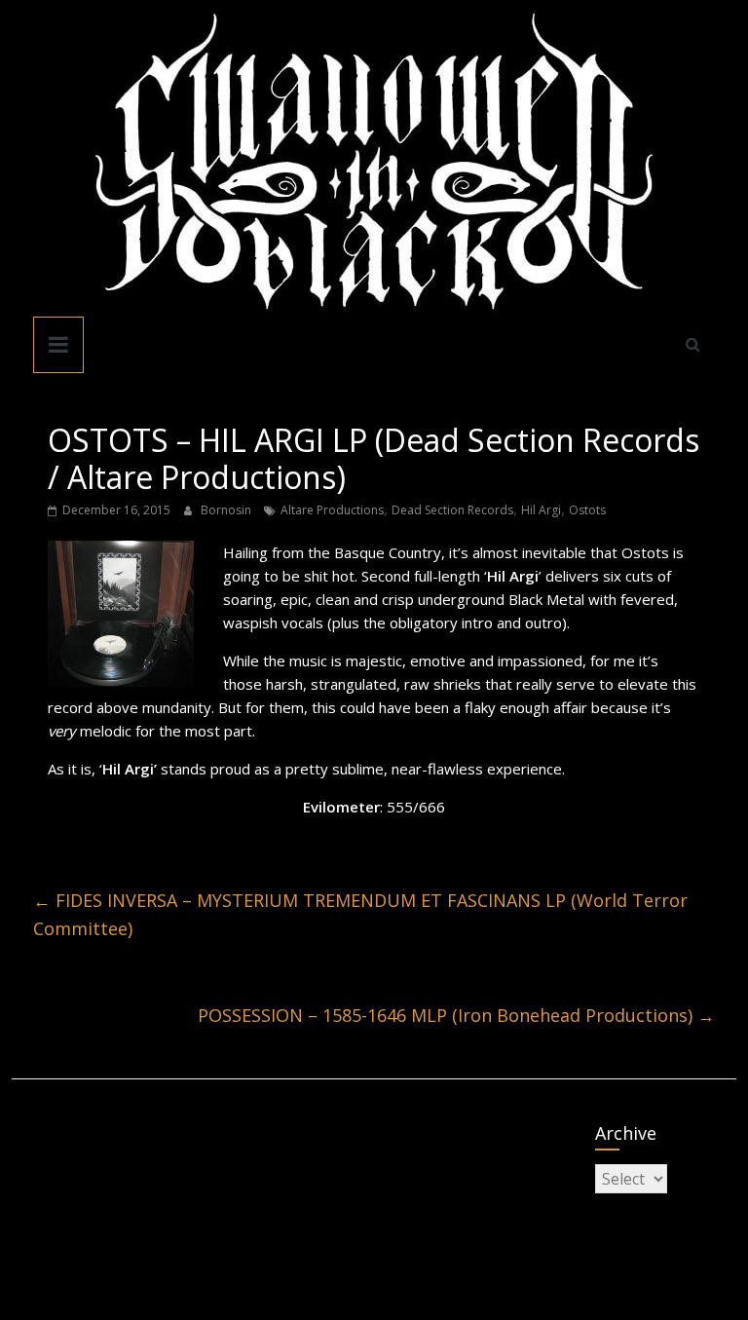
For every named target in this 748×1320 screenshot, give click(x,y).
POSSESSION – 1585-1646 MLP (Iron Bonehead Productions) (456, 1015)
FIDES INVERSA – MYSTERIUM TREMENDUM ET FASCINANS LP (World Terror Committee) (360, 914)
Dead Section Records (452, 510)
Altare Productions (332, 510)
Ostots (587, 510)
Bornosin (227, 510)
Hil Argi (541, 510)
